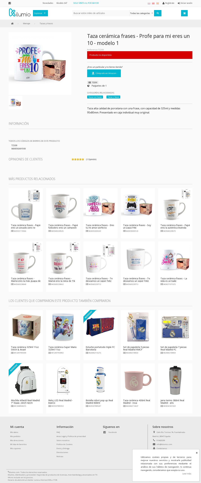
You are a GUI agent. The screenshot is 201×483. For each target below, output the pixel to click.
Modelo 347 (62, 3)
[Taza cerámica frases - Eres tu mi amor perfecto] (100, 205)
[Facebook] (10, 3)
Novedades (48, 3)
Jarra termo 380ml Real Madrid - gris (172, 401)
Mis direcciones (16, 440)
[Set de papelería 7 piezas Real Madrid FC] (175, 327)
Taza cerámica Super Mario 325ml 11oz (62, 348)
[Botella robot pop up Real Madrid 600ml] (100, 380)
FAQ (58, 432)
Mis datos (14, 432)
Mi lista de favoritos (18, 444)
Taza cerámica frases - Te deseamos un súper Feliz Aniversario (99, 281)
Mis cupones (15, 448)
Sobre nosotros (63, 440)
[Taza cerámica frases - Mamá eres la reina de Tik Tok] (63, 258)
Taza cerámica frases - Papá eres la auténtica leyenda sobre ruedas (175, 228)
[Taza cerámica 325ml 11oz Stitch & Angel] (26, 327)
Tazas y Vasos (46, 23)
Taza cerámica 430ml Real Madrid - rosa (136, 401)
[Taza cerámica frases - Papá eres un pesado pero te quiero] (26, 205)
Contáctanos (162, 448)
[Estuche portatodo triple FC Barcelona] (100, 327)
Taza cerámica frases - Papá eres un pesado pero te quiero (25, 228)
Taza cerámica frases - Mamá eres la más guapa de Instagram (26, 281)
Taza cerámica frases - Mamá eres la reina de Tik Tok (61, 281)
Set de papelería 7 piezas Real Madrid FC (173, 348)
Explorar (38, 13)
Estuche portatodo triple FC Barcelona (100, 348)
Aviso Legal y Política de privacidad (71, 436)
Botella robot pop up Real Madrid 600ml (99, 401)
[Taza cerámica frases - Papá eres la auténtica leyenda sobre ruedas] (175, 205)
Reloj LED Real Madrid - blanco (60, 401)
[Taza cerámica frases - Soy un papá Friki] (138, 205)
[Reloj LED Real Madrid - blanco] (63, 380)
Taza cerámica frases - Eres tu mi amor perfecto (100, 226)
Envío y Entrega (63, 448)
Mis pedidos (15, 436)
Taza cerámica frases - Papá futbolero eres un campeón (63, 226)
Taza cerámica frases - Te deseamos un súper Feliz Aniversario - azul (136, 281)
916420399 (161, 440)
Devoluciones (62, 452)
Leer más (186, 473)
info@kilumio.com (164, 444)
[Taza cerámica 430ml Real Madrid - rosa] (138, 380)
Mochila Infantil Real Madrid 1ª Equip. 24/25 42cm (25, 401)
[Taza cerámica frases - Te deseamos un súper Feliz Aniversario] (100, 258)
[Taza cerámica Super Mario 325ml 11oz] (63, 327)
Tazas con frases (95, 97)
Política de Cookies (64, 444)
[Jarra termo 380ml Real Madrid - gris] (175, 380)
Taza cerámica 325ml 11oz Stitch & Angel (25, 348)
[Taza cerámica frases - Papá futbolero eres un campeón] (63, 205)
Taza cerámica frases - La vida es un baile (173, 279)
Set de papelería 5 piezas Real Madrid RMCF (136, 348)
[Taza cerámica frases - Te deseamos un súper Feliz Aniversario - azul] (138, 258)
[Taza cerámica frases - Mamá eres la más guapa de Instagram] (26, 258)
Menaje (26, 23)
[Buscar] (157, 13)
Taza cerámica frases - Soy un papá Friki (137, 226)
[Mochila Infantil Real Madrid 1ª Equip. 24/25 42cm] (26, 380)
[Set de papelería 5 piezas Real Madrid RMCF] (138, 327)
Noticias (60, 456)
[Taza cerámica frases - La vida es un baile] (175, 258)
